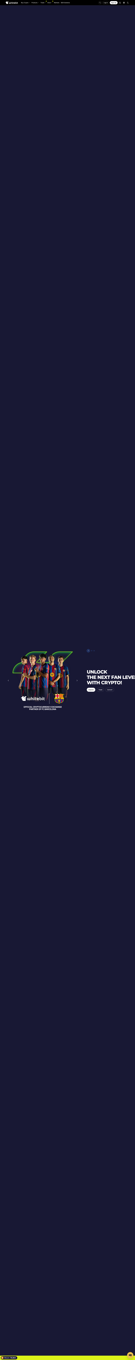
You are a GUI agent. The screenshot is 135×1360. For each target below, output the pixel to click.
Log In (106, 2)
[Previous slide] (8, 680)
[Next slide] (77, 680)
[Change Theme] (127, 2)
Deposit (91, 690)
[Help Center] (120, 2)
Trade (100, 690)
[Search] (100, 2)
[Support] (130, 1355)
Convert (109, 690)
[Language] (124, 2)
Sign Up (113, 2)
